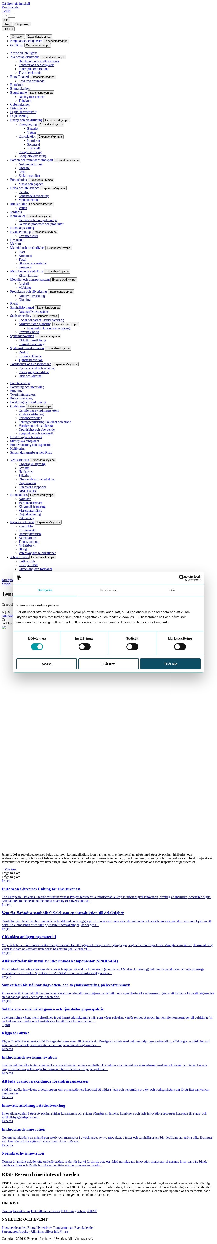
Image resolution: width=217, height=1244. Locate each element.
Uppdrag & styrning (32, 464)
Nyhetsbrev (26, 545)
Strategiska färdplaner (24, 441)
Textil (22, 259)
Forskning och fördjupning (28, 402)
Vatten (23, 208)
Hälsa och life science (24, 188)
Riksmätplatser (28, 275)
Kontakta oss (19, 495)
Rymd (14, 303)
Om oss (7, 1211)
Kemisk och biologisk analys (38, 220)
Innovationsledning (31, 344)
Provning (16, 390)
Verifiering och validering (36, 425)
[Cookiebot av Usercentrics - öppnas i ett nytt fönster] (182, 578)
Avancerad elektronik (24, 57)
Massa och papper (31, 184)
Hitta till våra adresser (45, 1211)
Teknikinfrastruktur (23, 394)
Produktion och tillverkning (28, 291)
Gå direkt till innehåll (16, 3)
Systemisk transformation (27, 348)
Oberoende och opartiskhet (37, 479)
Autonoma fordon (31, 164)
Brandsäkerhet (19, 88)
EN (8, 11)
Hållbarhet (26, 471)
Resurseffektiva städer (33, 311)
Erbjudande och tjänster (26, 41)
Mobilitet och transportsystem (30, 279)
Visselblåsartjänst (30, 510)
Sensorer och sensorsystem (36, 65)
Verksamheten (19, 460)
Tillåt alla (170, 663)
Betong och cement (32, 97)
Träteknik (25, 100)
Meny (6, 24)
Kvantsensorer (28, 236)
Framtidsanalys (20, 383)
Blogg (23, 549)
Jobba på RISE (87, 1211)
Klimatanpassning (22, 228)
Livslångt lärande (30, 356)
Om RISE (17, 45)
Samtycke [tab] (45, 590)
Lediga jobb (27, 561)
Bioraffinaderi (19, 76)
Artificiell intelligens (23, 53)
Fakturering (26, 518)
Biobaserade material (33, 263)
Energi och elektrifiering (26, 120)
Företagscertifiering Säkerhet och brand (45, 422)
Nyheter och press (22, 522)
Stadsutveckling (20, 315)
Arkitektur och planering (35, 324)
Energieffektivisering (33, 156)
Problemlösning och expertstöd (30, 445)
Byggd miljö (18, 92)
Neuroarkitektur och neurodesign (49, 328)
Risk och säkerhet (30, 376)
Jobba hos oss (19, 557)
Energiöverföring (30, 152)
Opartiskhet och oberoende (37, 429)
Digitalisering (19, 116)
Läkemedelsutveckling (34, 196)
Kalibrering (17, 448)
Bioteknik (16, 84)
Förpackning (18, 179)
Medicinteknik (28, 200)
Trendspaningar (29, 541)
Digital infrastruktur (23, 112)
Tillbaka (8, 28)
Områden (17, 36)
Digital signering (30, 514)
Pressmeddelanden (14, 1227)
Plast (22, 252)
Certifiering (17, 406)
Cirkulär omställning (32, 340)
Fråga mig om (11, 873)
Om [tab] (172, 590)
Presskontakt (27, 530)
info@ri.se (61, 1231)
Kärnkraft (33, 140)
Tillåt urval (108, 663)
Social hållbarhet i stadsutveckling (41, 320)
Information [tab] (108, 590)
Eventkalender (84, 1227)
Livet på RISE (28, 565)
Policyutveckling (21, 398)
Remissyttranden (30, 534)
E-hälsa (24, 192)
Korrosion (25, 267)
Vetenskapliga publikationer (37, 553)
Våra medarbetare (30, 503)
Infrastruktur (18, 204)
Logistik (24, 283)
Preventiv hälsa (29, 332)
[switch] (85, 646)
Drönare (24, 168)
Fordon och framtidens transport (31, 160)
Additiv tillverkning (32, 296)
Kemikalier (17, 216)
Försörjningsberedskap (34, 372)
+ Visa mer (9, 869)
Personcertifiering (30, 418)
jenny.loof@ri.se (13, 615)
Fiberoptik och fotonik (34, 69)
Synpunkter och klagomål (36, 433)
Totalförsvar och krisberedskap (30, 364)
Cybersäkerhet (19, 104)
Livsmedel (17, 240)
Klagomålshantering (32, 506)
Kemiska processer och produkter (41, 224)
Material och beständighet (27, 247)
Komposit (25, 255)
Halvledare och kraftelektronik (39, 61)
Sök (4, 15)
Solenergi (33, 144)
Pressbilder (26, 526)
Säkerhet (24, 475)
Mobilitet (25, 287)
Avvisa (46, 663)
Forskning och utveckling (27, 387)
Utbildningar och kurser (26, 437)
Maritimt (16, 243)
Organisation (27, 483)
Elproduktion (27, 136)
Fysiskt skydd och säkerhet (37, 368)
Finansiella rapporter (32, 487)
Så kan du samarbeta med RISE (31, 452)
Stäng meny (21, 24)
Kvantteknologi (20, 232)
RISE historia (28, 491)
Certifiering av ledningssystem (39, 410)
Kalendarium (27, 538)
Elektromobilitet (29, 175)
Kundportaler (10, 7)
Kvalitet (24, 468)
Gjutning (25, 299)
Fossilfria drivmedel (32, 81)
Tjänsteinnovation (31, 360)
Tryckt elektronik (30, 72)
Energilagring (28, 124)
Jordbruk (16, 212)
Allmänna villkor (42, 1231)
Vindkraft (33, 148)
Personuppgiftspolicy (16, 1231)
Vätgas (31, 132)
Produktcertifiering (31, 414)
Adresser (25, 499)
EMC (22, 172)
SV (4, 11)
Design (23, 352)
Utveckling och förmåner (35, 569)
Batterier (33, 128)
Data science (18, 108)
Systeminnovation (22, 336)
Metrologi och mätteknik (26, 271)
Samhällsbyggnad (22, 307)
